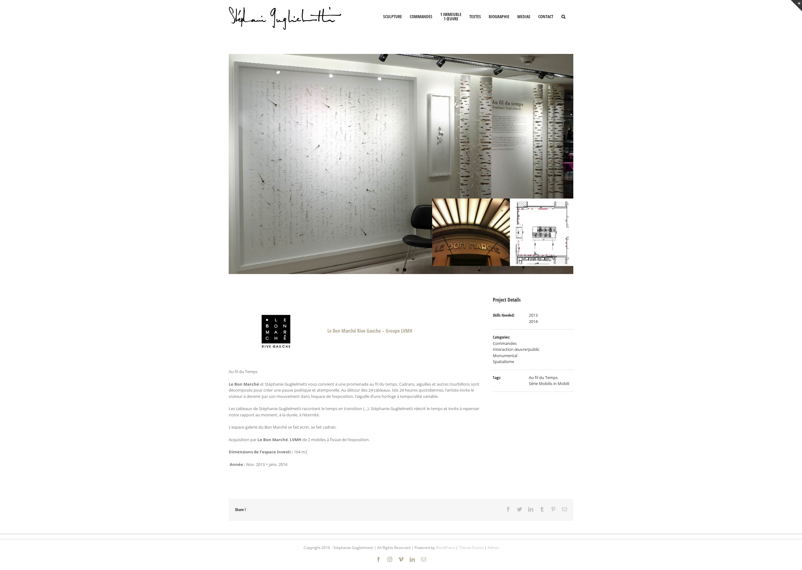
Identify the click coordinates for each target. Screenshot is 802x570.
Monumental (505, 355)
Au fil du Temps (543, 377)
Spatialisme (503, 361)
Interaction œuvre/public (516, 349)
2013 (533, 315)
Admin (493, 547)
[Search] (563, 16)
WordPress (445, 547)
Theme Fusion (471, 547)
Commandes (505, 343)
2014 (533, 321)
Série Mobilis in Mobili (549, 383)
